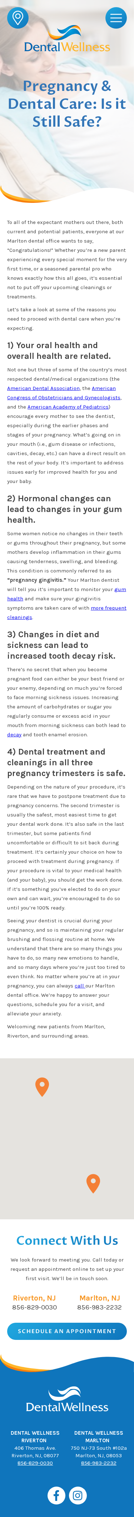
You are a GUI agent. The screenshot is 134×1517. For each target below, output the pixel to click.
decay (14, 734)
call (80, 985)
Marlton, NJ (99, 1298)
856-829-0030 (34, 1307)
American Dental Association (43, 388)
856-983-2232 (99, 1307)
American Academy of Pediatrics (68, 407)
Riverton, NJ (34, 1298)
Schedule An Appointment (67, 1331)
